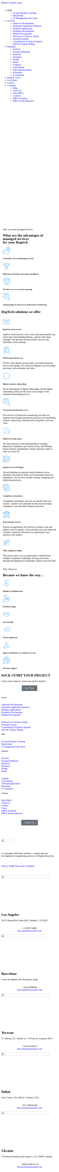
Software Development (23, 23)
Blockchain (18, 15)
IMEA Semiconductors (23, 101)
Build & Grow (13, 77)
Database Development (23, 31)
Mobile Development (22, 33)
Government (18, 67)
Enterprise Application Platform (27, 26)
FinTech (16, 49)
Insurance (17, 57)
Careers (10, 83)
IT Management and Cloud (25, 18)
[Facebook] (20, 831)
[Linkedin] (5, 831)
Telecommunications (22, 70)
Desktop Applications (22, 28)
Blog (15, 88)
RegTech (17, 54)
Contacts (17, 96)
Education (17, 72)
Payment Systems (21, 39)
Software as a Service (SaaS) (26, 36)
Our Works (12, 80)
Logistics (17, 64)
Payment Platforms (21, 52)
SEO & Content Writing (24, 44)
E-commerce (18, 75)
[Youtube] (28, 831)
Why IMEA (18, 93)
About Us (17, 90)
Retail (15, 62)
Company (11, 85)
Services (11, 21)
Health (16, 59)
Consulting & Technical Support (27, 41)
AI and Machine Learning (24, 13)
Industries (11, 46)
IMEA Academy (20, 98)
